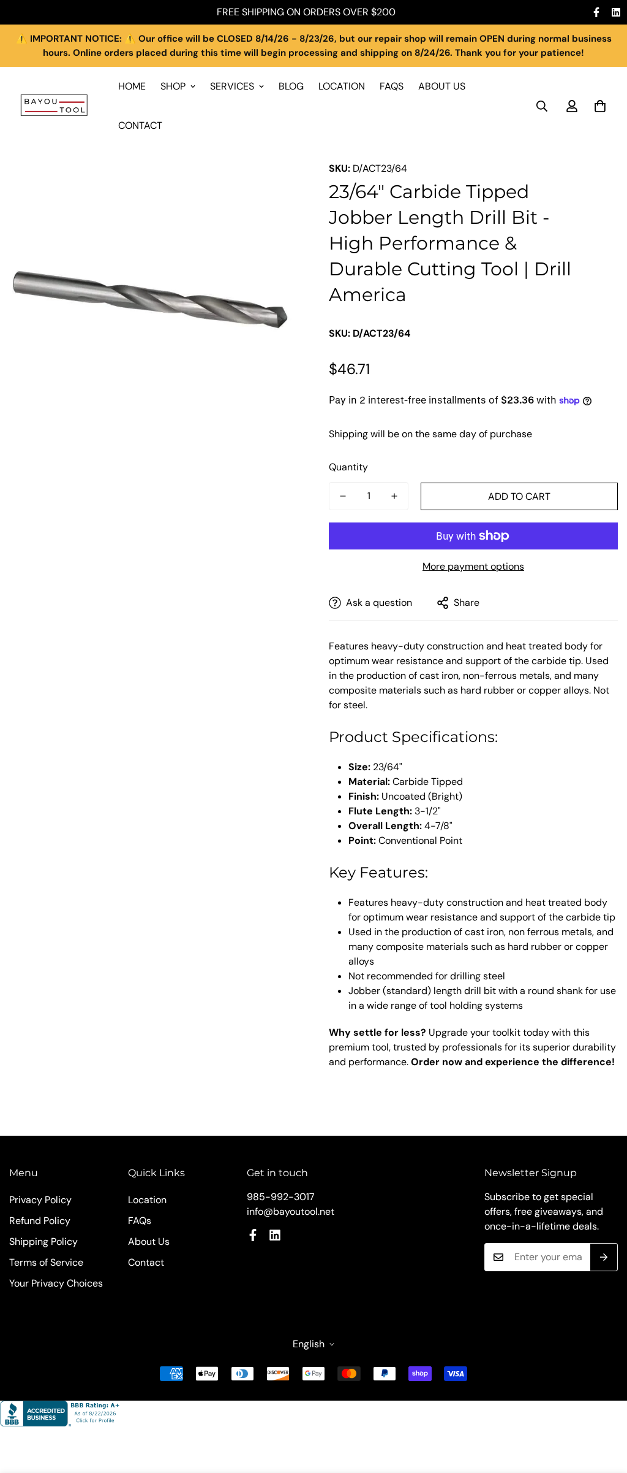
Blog (291, 86)
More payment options (473, 566)
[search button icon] (542, 106)
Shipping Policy (43, 1241)
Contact (140, 125)
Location (341, 86)
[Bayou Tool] (55, 106)
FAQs (392, 86)
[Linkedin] (616, 12)
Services (232, 86)
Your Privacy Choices (56, 1283)
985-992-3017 (281, 1196)
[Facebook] (596, 12)
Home (132, 86)
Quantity (348, 467)
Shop (173, 86)
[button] (600, 106)
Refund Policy (39, 1220)
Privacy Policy (40, 1199)
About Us (441, 86)
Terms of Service (46, 1262)
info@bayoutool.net (290, 1211)
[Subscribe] (604, 1257)
